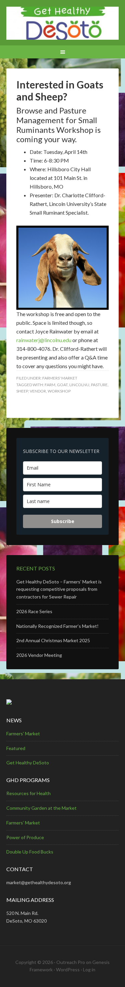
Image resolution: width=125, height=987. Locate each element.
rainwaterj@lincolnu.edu (43, 340)
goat (62, 384)
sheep (22, 391)
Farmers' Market (59, 378)
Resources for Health (28, 793)
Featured (15, 748)
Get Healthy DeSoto (27, 762)
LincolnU (79, 384)
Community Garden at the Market (41, 808)
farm (50, 384)
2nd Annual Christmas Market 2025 (53, 640)
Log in (89, 969)
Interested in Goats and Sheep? (59, 90)
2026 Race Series (34, 611)
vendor (38, 391)
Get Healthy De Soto (62, 23)
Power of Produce (25, 837)
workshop (59, 391)
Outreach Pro (70, 962)
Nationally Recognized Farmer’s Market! (57, 626)
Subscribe (62, 521)
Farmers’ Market (23, 822)
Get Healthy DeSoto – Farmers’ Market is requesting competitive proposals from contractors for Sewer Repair (59, 589)
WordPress (68, 969)
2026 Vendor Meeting (39, 655)
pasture (99, 384)
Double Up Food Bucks (29, 851)
